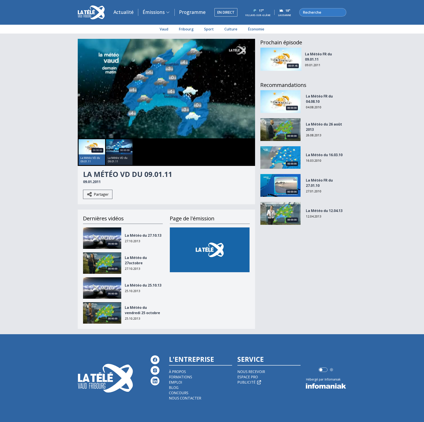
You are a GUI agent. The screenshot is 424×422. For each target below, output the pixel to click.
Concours (178, 392)
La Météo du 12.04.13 (324, 210)
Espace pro (247, 377)
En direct (226, 12)
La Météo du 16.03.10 (324, 154)
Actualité (124, 12)
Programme (192, 12)
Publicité (246, 382)
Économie (256, 29)
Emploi (175, 382)
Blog (173, 387)
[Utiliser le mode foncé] (331, 370)
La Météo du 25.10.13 (143, 285)
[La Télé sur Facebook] (155, 359)
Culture (230, 29)
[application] (166, 88)
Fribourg (186, 29)
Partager (101, 194)
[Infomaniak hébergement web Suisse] (326, 386)
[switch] (323, 370)
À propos (177, 371)
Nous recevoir (251, 371)
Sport (209, 29)
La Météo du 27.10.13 (143, 235)
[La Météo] (210, 249)
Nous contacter (185, 398)
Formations (180, 377)
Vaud (164, 29)
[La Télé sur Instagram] (155, 370)
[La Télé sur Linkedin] (155, 381)
